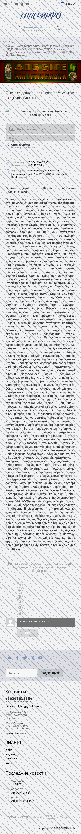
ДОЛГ (9, 762)
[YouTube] (40, 658)
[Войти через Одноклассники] (20, 613)
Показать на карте (16, 733)
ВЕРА (9, 750)
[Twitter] (25, 658)
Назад (9, 41)
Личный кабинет (33, 27)
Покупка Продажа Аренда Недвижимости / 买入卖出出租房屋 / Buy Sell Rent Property (39, 174)
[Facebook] (17, 658)
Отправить (27, 633)
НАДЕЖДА (12, 754)
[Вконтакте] (9, 658)
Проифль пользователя (24, 147)
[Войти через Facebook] (20, 596)
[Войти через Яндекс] (20, 602)
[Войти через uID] (20, 585)
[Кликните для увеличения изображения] (40, 112)
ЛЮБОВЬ (11, 758)
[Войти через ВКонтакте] (20, 590)
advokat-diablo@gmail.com (22, 706)
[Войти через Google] (20, 607)
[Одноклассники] (33, 658)
